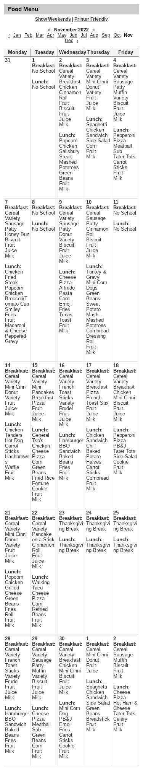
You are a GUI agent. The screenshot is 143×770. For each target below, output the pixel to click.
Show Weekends (53, 19)
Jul (84, 35)
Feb (28, 35)
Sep (106, 35)
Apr (50, 35)
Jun (73, 35)
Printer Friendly (91, 19)
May (62, 35)
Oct (117, 35)
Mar (40, 35)
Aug (94, 35)
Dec (69, 40)
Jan (17, 35)
